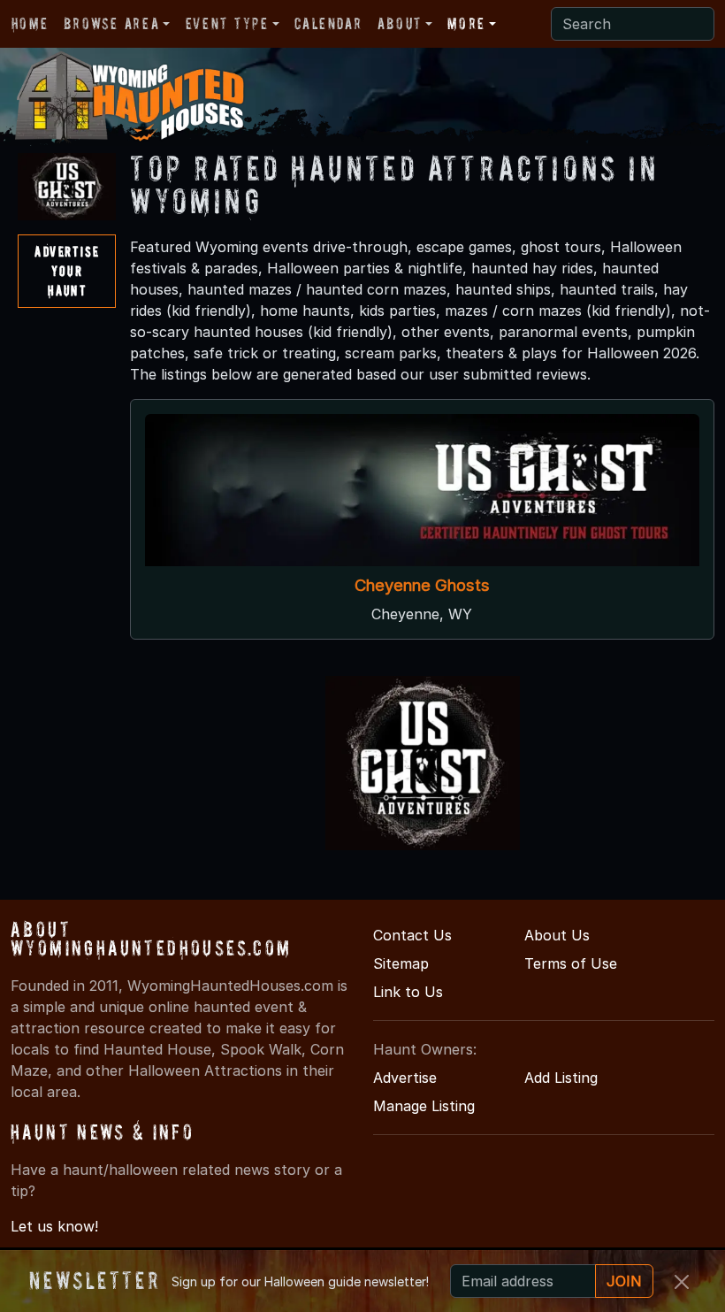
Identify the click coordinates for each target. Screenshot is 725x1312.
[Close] (681, 1282)
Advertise (405, 1077)
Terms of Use (570, 963)
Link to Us (408, 992)
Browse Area (111, 23)
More (466, 23)
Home (29, 23)
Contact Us (412, 935)
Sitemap (401, 963)
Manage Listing (424, 1106)
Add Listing (561, 1077)
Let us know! (54, 1226)
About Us (557, 935)
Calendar (328, 23)
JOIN (624, 1281)
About (400, 23)
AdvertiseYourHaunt (66, 270)
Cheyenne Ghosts (422, 585)
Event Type (227, 23)
